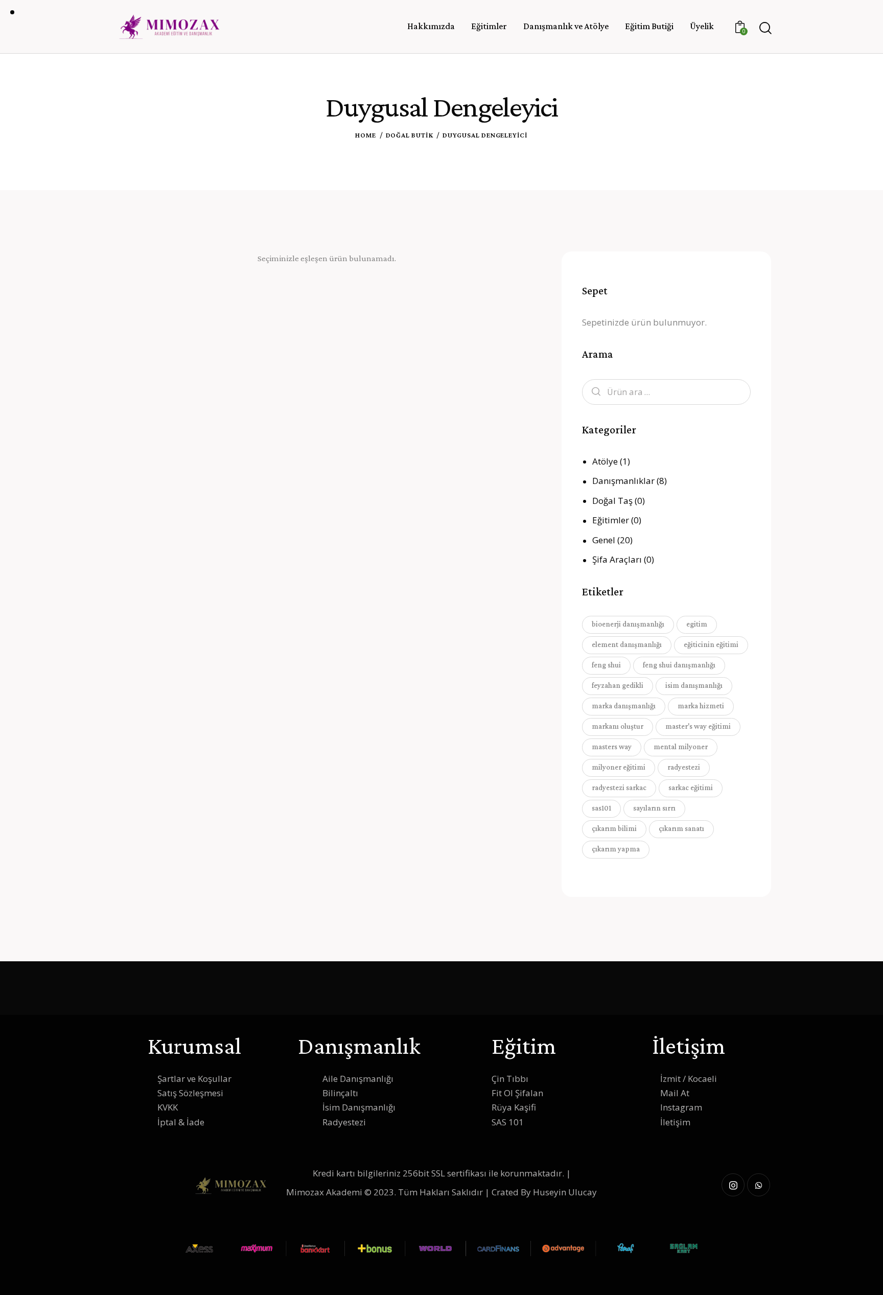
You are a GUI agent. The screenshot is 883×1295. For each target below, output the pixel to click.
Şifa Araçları (617, 559)
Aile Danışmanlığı (357, 1078)
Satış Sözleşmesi (190, 1093)
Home (365, 135)
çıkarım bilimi (614, 828)
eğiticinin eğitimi (711, 644)
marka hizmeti (701, 706)
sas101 (601, 808)
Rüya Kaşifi (514, 1107)
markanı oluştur (617, 726)
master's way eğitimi (698, 726)
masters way (612, 747)
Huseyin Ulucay (565, 1192)
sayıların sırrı (654, 808)
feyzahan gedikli (617, 685)
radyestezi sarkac (619, 787)
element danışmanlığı (627, 644)
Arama (593, 392)
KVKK (167, 1107)
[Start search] (764, 28)
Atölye (605, 461)
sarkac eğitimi (690, 787)
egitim (696, 624)
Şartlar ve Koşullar (194, 1078)
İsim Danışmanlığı (359, 1107)
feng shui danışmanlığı (679, 665)
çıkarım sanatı (681, 828)
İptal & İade (180, 1122)
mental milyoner (681, 747)
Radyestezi (344, 1122)
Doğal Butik (409, 135)
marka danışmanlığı (624, 706)
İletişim (675, 1122)
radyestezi (683, 767)
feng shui (606, 665)
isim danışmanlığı (694, 685)
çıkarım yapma (616, 849)
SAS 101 (508, 1122)
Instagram (681, 1107)
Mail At (674, 1093)
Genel (603, 540)
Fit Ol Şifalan (517, 1093)
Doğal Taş (612, 500)
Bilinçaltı (340, 1093)
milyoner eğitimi (618, 767)
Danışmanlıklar (623, 481)
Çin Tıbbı (510, 1078)
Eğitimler (610, 520)
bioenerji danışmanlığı (628, 624)
